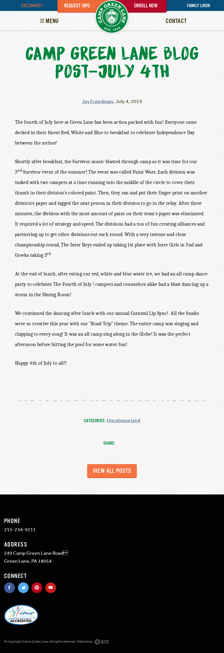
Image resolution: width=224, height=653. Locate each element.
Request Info (77, 6)
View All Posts (112, 471)
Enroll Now (146, 6)
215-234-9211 (20, 529)
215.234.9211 (32, 6)
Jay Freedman (97, 101)
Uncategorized (123, 420)
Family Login (198, 6)
